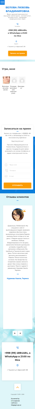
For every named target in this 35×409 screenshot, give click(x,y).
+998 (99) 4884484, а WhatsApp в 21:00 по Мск (17, 33)
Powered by (15, 398)
